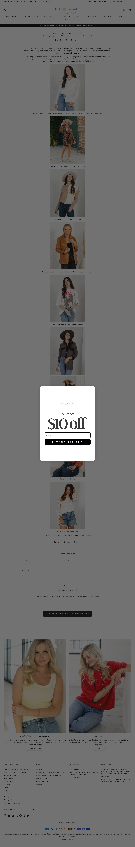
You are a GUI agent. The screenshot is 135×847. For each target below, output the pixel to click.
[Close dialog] (92, 389)
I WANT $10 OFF (67, 442)
